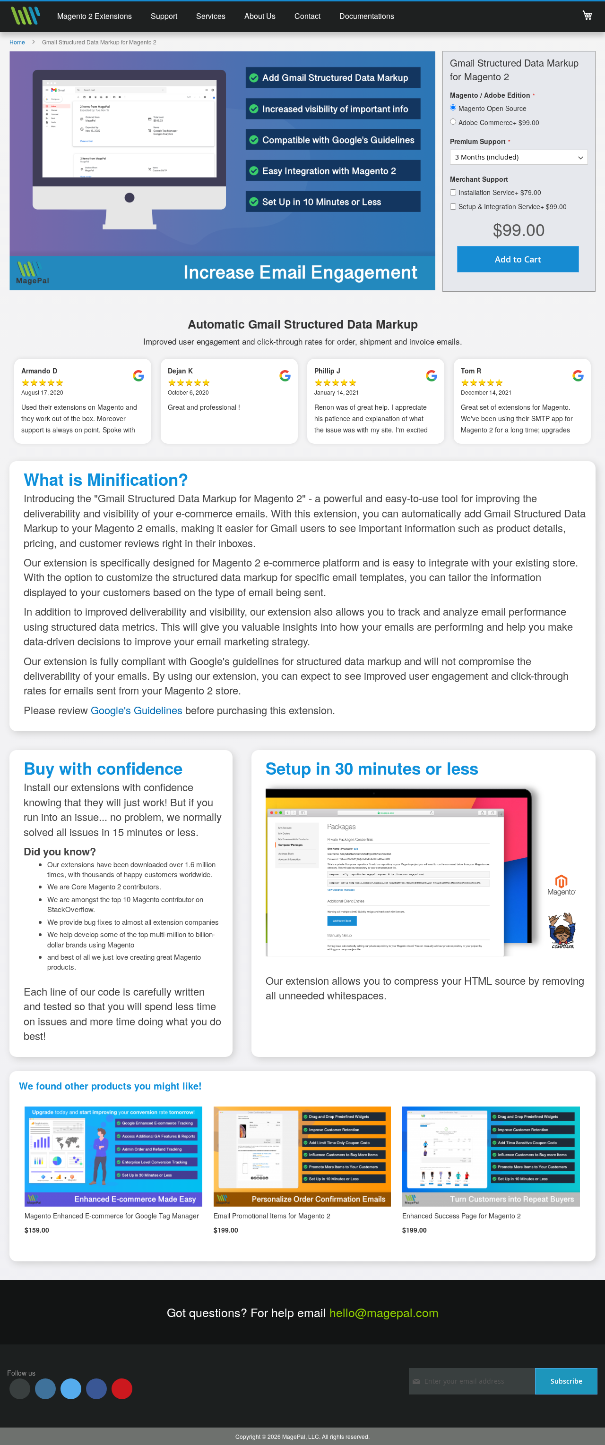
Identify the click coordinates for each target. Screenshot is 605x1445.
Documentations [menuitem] (366, 15)
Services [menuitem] (210, 15)
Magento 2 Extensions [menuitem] (94, 15)
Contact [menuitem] (307, 15)
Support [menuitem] (164, 15)
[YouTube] (122, 1388)
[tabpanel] (82, 401)
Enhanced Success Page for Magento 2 (461, 1215)
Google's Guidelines (136, 709)
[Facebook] (96, 1388)
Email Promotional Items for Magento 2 (272, 1215)
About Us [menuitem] (260, 15)
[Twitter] (70, 1388)
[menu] (225, 17)
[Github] (19, 1388)
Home (17, 42)
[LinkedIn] (45, 1388)
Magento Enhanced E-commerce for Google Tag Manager (112, 1215)
